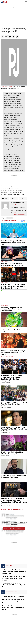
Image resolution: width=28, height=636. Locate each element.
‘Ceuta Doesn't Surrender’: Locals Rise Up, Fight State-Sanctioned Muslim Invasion (14, 404)
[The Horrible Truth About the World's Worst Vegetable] (14, 443)
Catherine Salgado (6, 407)
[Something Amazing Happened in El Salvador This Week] (14, 466)
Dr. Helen (14, 212)
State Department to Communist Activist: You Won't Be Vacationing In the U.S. (14, 429)
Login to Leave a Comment (14, 528)
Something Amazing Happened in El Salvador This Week (13, 476)
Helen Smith (4, 34)
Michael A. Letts (5, 505)
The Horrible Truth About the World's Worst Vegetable (12, 453)
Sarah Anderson (5, 432)
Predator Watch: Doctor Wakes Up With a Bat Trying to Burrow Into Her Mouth (13, 607)
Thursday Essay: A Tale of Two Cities (13, 596)
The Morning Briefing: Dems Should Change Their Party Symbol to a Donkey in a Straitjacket (11, 378)
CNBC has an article (6, 86)
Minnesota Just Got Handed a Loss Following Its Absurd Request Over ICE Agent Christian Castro (14, 501)
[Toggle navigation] (25, 1)
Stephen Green (5, 455)
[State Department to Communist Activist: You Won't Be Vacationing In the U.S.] (14, 418)
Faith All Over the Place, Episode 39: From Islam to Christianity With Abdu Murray (13, 601)
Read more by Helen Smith (18, 214)
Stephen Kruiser (5, 382)
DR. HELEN (9, 218)
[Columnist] (5, 205)
